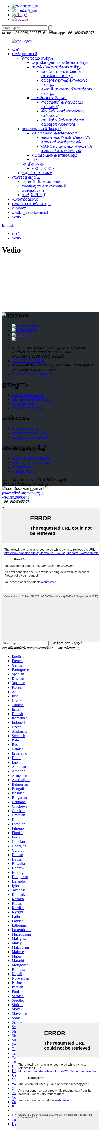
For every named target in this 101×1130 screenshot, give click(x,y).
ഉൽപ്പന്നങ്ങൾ (24, 54)
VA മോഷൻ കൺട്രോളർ (54, 133)
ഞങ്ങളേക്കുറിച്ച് (26, 177)
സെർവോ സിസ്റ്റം (37, 58)
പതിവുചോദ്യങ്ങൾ (30, 212)
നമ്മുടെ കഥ (33, 190)
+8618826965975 (16, 497)
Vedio (16, 217)
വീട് (15, 49)
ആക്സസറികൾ (37, 173)
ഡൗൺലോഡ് (25, 199)
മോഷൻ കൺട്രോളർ (41, 129)
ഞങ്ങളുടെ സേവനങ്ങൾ (44, 186)
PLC (35, 160)
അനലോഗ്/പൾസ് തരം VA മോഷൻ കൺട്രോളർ (65, 139)
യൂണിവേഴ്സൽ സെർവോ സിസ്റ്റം (59, 63)
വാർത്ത (19, 208)
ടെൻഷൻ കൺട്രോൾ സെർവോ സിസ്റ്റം (61, 73)
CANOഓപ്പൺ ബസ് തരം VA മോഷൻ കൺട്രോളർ (66, 148)
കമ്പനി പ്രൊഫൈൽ (41, 182)
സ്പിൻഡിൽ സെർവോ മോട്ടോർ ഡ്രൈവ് (62, 122)
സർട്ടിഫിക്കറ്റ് (33, 195)
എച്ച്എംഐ (32, 164)
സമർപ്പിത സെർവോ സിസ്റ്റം (56, 67)
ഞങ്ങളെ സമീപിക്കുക (31, 204)
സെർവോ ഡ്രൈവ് (49, 98)
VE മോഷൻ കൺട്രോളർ (54, 155)
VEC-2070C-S (43, 168)
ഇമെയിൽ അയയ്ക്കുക (23, 493)
